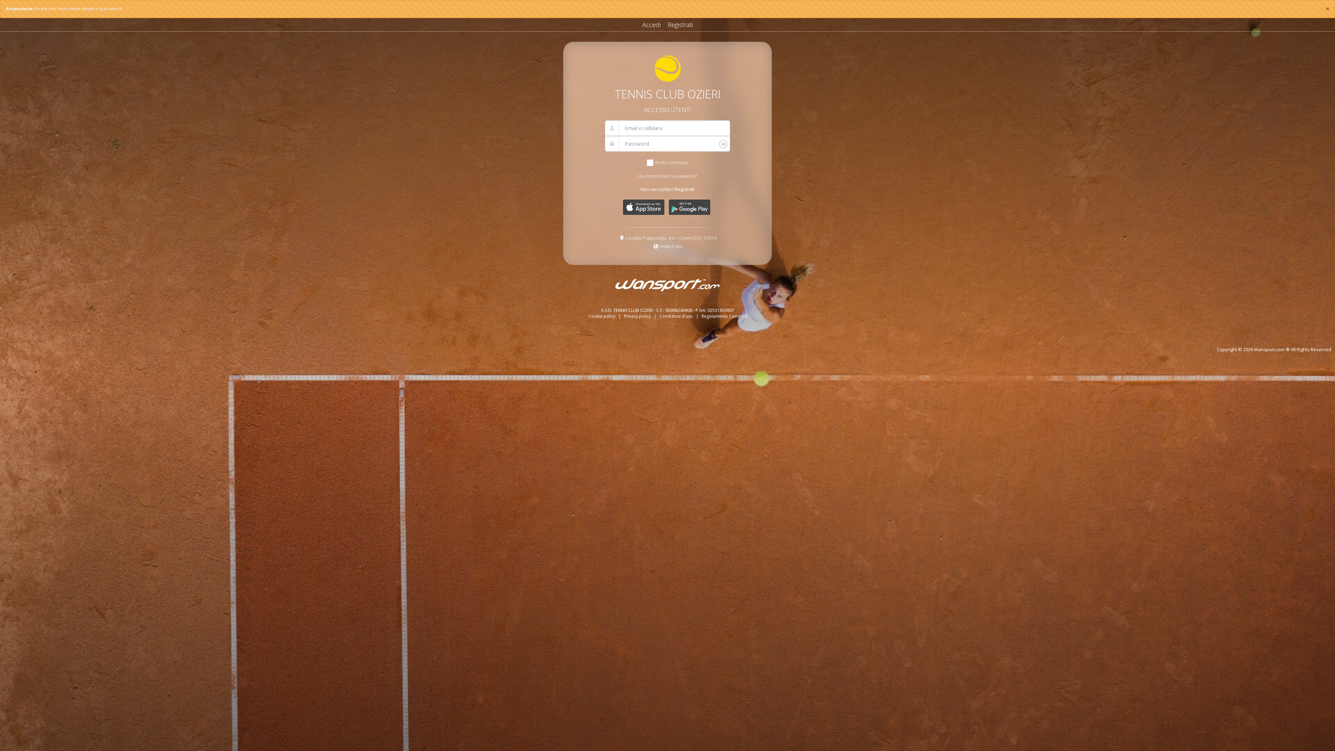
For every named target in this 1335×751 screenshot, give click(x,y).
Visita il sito (671, 246)
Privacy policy (638, 316)
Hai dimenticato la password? (667, 176)
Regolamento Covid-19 (724, 316)
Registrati (680, 25)
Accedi (651, 25)
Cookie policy (602, 316)
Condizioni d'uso (677, 316)
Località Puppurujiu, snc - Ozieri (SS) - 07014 (671, 238)
